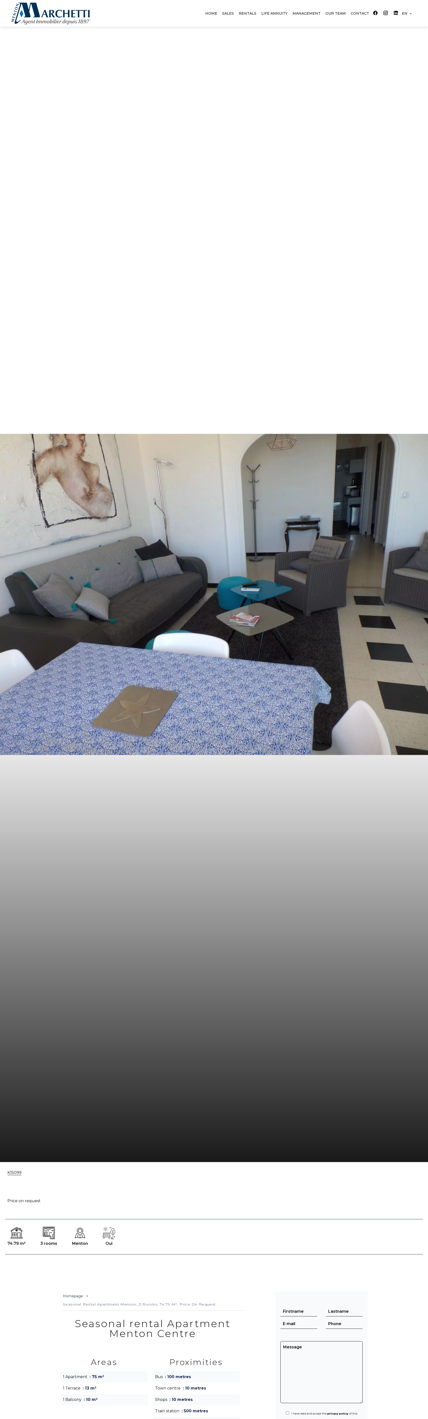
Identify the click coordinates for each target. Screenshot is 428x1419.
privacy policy (337, 1413)
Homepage (73, 1296)
